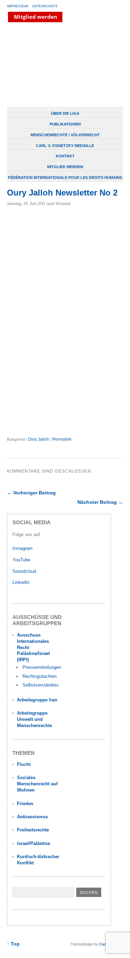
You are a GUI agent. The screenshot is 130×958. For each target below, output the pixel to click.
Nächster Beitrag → (100, 502)
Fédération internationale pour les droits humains (65, 177)
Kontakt (65, 156)
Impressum (17, 6)
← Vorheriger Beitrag (31, 492)
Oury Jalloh (38, 439)
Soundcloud (24, 571)
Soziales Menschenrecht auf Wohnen (37, 784)
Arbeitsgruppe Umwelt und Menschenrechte (34, 719)
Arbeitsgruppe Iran (37, 699)
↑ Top (13, 944)
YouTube (22, 559)
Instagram (22, 548)
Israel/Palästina (33, 843)
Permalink (61, 439)
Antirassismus (32, 816)
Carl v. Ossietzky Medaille (65, 146)
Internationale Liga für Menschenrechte (60, 65)
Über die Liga (65, 113)
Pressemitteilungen (42, 667)
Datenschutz (45, 6)
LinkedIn (21, 582)
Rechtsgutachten (40, 676)
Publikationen (65, 124)
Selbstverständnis (41, 685)
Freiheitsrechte (33, 829)
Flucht (24, 764)
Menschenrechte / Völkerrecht (65, 135)
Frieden (25, 803)
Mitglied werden (65, 167)
